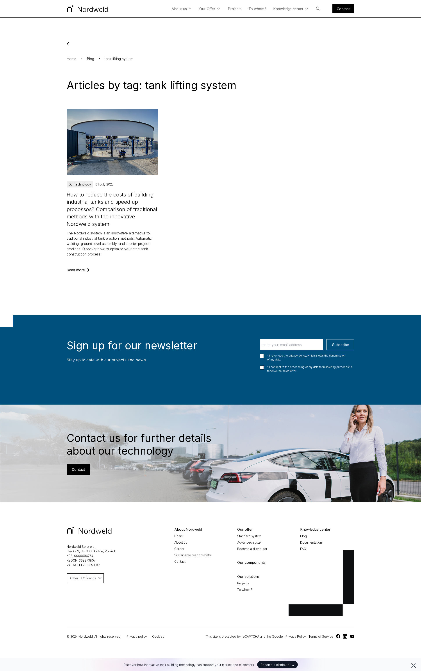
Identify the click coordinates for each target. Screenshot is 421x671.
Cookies (158, 636)
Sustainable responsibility (192, 555)
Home (71, 59)
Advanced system (250, 542)
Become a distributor (252, 549)
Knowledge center (288, 9)
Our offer (245, 529)
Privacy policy (137, 636)
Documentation (311, 542)
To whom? (257, 9)
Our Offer (207, 9)
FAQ (303, 549)
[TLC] (338, 636)
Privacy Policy (295, 636)
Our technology (79, 184)
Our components (251, 562)
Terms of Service (321, 636)
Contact (343, 9)
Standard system (249, 536)
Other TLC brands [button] (83, 578)
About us (179, 9)
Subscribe (340, 345)
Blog (90, 59)
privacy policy (297, 355)
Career (179, 549)
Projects (234, 9)
